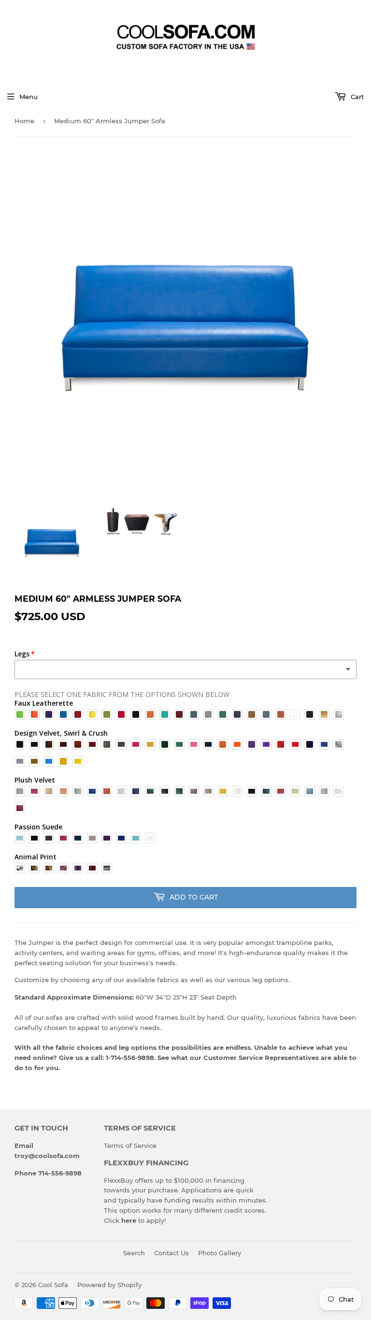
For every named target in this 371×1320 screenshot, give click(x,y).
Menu (28, 97)
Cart (356, 97)
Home (24, 121)
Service (145, 1145)
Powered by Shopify (109, 1285)
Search (134, 1253)
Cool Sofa (53, 1285)
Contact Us (171, 1253)
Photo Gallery (219, 1253)
